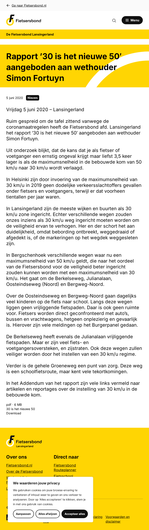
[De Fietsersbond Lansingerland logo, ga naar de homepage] (23, 20)
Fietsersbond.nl (19, 465)
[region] (50, 499)
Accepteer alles (75, 513)
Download (13, 413)
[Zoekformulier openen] (116, 20)
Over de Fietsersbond (24, 471)
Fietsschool (63, 476)
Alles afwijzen (47, 513)
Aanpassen (23, 513)
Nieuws (33, 97)
